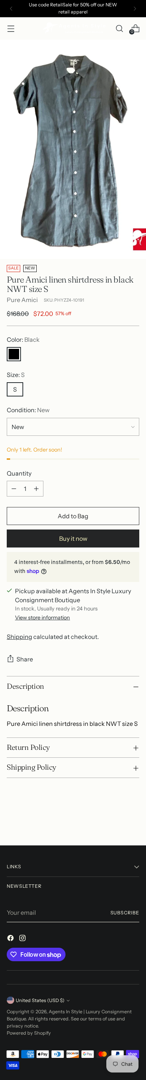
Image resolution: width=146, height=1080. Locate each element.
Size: (16, 374)
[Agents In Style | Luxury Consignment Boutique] (73, 28)
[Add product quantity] (36, 488)
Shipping (19, 636)
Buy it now (73, 538)
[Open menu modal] (10, 28)
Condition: (28, 410)
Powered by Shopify (29, 1033)
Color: (23, 339)
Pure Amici (22, 300)
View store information (42, 617)
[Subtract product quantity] (14, 488)
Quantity (19, 473)
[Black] (14, 354)
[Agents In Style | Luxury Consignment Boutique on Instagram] (23, 939)
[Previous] (11, 8)
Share (24, 659)
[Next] (135, 8)
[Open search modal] (119, 28)
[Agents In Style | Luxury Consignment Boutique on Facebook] (11, 939)
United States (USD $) (40, 1000)
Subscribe (124, 912)
